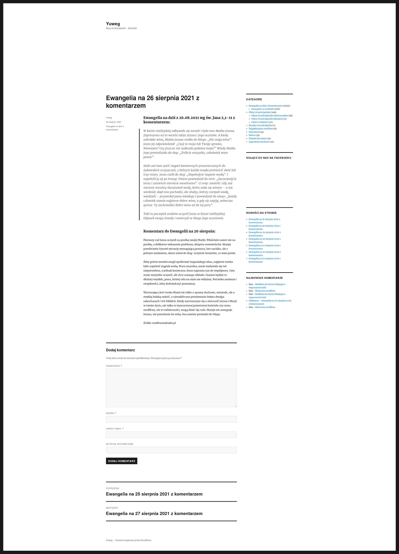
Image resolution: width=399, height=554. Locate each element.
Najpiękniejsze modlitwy (261, 128)
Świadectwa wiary (257, 138)
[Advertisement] (199, 70)
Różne (252, 135)
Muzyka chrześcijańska (260, 125)
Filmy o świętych (259, 122)
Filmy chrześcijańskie (259, 112)
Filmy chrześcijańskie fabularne (267, 119)
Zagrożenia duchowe (259, 141)
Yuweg (113, 23)
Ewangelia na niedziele (262, 109)
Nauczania (254, 132)
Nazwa (111, 413)
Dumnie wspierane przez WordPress (133, 540)
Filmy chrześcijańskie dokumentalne (269, 115)
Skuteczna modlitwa (265, 291)
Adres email (115, 428)
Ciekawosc (254, 300)
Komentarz (114, 365)
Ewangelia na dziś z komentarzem (265, 105)
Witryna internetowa (119, 444)
